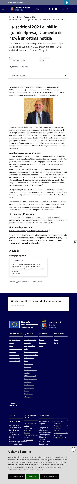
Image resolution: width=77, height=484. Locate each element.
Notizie (26, 17)
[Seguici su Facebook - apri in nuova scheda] (44, 9)
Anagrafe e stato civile (29, 347)
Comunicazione (17, 260)
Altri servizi (27, 397)
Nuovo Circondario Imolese (15, 2)
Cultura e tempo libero (29, 359)
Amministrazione (16, 334)
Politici (11, 343)
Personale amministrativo (14, 353)
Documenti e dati (14, 361)
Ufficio (26, 423)
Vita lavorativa (28, 394)
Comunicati (42, 343)
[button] (67, 9)
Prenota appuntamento (28, 438)
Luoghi (56, 343)
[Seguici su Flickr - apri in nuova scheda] (55, 9)
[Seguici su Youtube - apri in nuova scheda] (52, 9)
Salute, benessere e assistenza (30, 380)
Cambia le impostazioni (49, 477)
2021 (34, 17)
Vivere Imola (59, 334)
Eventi (56, 340)
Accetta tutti (32, 477)
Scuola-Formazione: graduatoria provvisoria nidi (28, 231)
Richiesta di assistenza (31, 435)
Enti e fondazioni (14, 358)
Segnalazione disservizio (28, 431)
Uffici (11, 346)
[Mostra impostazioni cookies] (75, 242)
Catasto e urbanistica (31, 355)
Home (11, 17)
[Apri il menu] (3, 9)
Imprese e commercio (31, 352)
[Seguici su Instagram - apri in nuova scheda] (48, 9)
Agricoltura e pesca (30, 340)
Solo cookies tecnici (17, 477)
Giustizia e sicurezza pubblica (30, 371)
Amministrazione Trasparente (44, 422)
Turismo (26, 391)
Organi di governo (14, 340)
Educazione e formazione (28, 365)
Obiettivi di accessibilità (57, 427)
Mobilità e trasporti (30, 376)
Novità (19, 17)
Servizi (30, 334)
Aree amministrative (15, 349)
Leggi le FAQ (28, 428)
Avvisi (41, 346)
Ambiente (27, 343)
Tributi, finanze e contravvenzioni (29, 386)
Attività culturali (13, 404)
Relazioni (31, 423)
